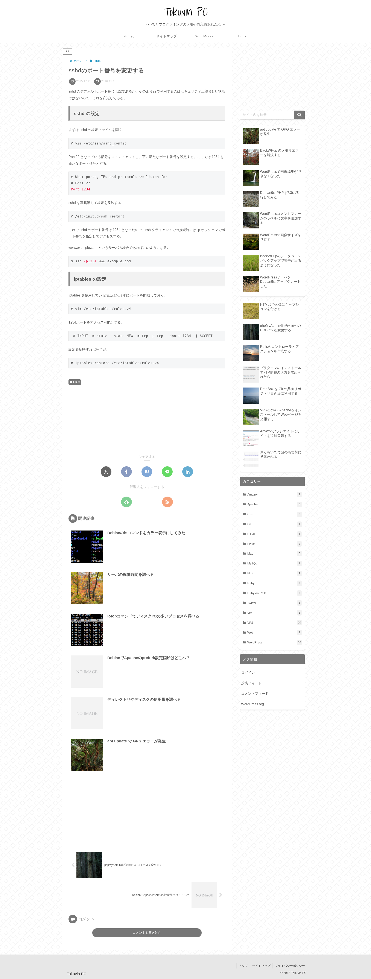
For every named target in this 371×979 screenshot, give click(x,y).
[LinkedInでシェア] (187, 471)
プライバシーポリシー (290, 965)
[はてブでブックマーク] (146, 471)
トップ (243, 965)
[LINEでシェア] (167, 471)
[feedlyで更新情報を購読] (126, 502)
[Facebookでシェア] (126, 471)
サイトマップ (261, 965)
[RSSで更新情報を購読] (167, 502)
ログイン (248, 672)
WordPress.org (252, 704)
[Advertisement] (108, 419)
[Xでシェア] (106, 471)
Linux (76, 381)
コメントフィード (255, 693)
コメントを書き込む (146, 932)
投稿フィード (251, 683)
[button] (299, 115)
